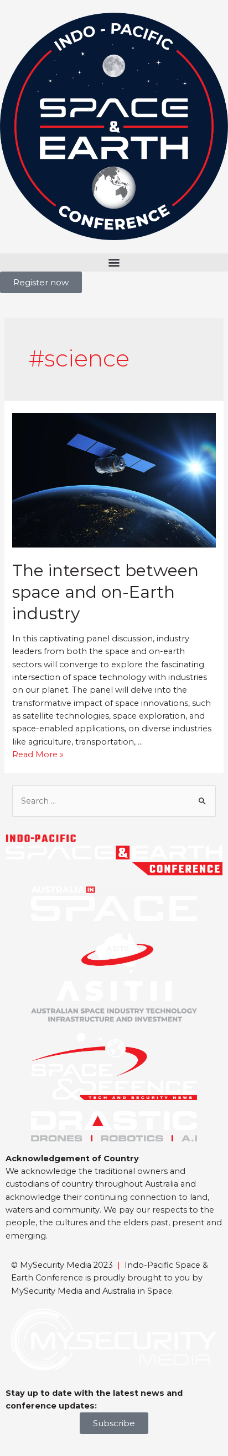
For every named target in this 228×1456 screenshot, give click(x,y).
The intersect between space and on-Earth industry (105, 592)
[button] (114, 262)
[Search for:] (113, 801)
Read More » (38, 754)
